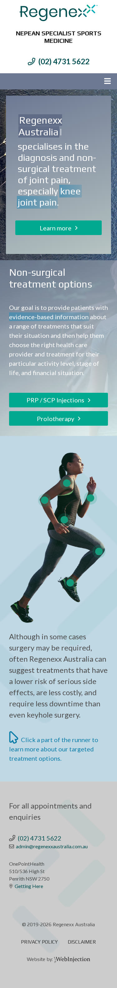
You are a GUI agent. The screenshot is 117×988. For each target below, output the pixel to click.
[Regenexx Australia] (58, 13)
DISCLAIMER (82, 942)
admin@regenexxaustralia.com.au (52, 846)
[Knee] (99, 551)
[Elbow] (44, 500)
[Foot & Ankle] (70, 583)
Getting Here (29, 886)
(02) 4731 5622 (64, 61)
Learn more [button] (57, 228)
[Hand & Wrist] (90, 498)
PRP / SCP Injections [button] (57, 400)
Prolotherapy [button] (57, 418)
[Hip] (64, 519)
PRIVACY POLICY (39, 942)
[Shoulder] (67, 483)
